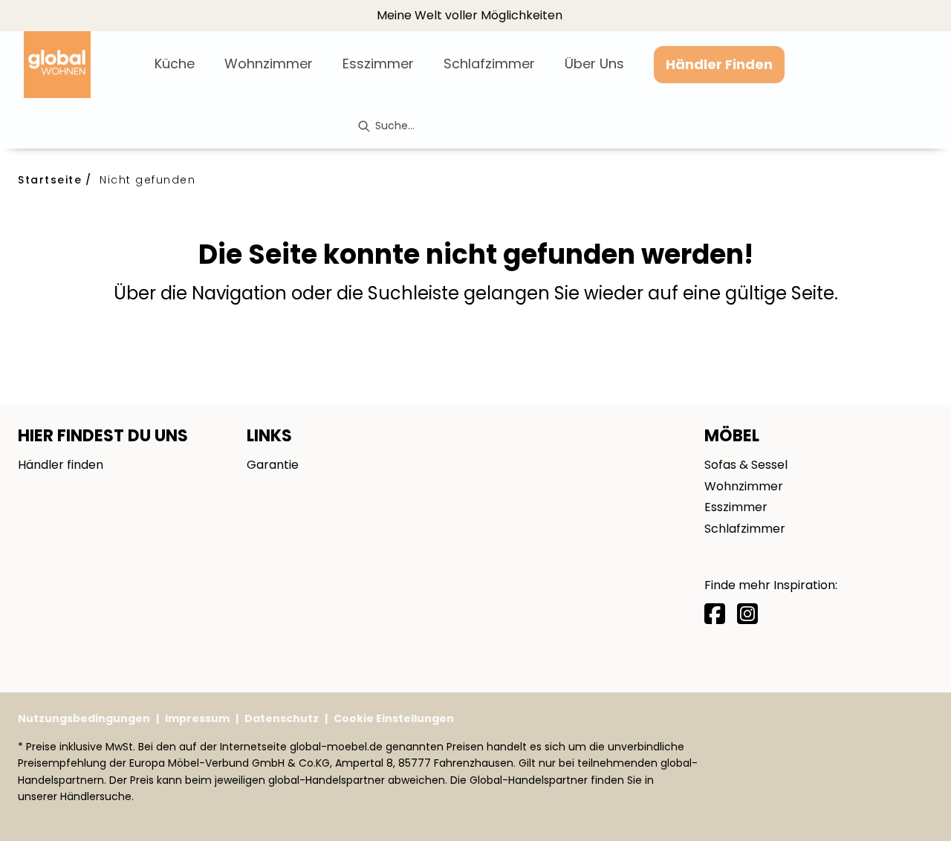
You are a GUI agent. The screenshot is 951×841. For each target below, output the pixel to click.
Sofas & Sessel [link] (746, 464)
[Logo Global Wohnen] (83, 64)
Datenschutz (281, 718)
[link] (175, 63)
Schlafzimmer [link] (744, 528)
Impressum (197, 718)
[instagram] (747, 614)
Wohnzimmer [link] (743, 486)
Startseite (50, 179)
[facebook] (714, 614)
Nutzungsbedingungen (84, 718)
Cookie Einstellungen (394, 718)
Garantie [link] (273, 464)
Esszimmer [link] (735, 507)
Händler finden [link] (60, 464)
